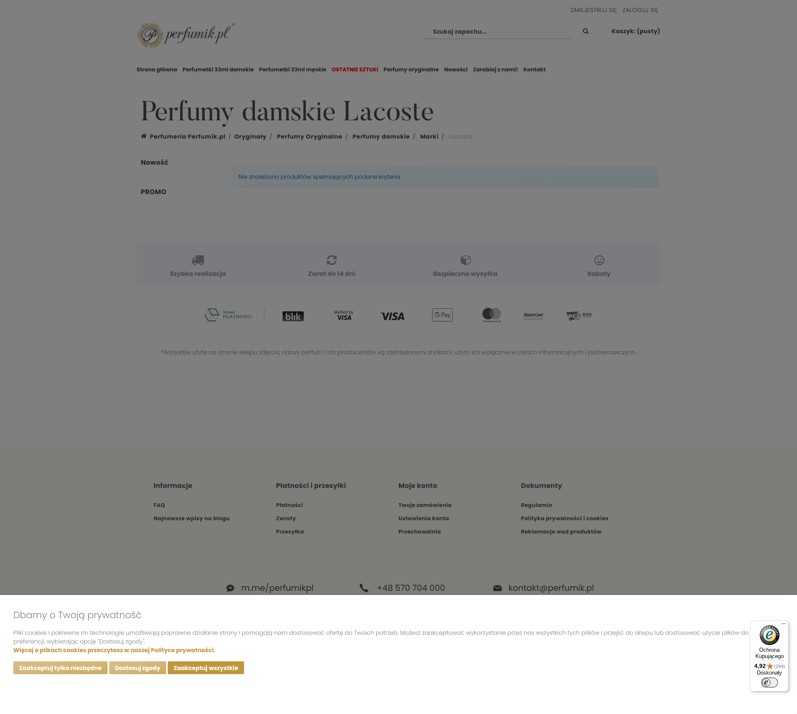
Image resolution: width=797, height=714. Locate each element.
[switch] (769, 682)
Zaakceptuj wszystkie (206, 668)
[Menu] (784, 626)
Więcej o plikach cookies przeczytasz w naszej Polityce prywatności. (114, 650)
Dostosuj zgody (138, 668)
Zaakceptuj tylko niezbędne (60, 668)
